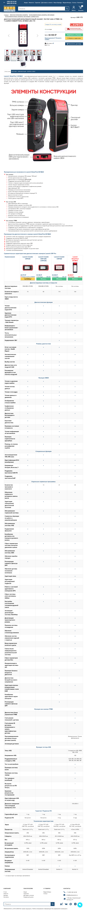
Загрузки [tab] (14, 71)
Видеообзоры (67, 2)
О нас (5, 892)
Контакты (80, 2)
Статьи (74, 2)
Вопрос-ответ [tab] (31, 71)
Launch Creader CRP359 (59, 258)
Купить (44, 279)
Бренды (6, 895)
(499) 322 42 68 (11, 1)
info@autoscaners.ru (72, 895)
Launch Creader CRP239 (28, 258)
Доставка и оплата (47, 2)
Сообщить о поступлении (27, 279)
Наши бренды (58, 2)
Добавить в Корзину (74, 35)
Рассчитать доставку (74, 44)
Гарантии (37, 2)
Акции (26, 2)
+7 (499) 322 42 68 (71, 892)
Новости (31, 2)
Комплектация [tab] (22, 71)
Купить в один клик (75, 38)
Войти (74, 10)
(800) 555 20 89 (11, 3)
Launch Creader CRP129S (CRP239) (43, 259)
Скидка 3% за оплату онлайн (53, 24)
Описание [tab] (7, 71)
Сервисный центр (28, 897)
